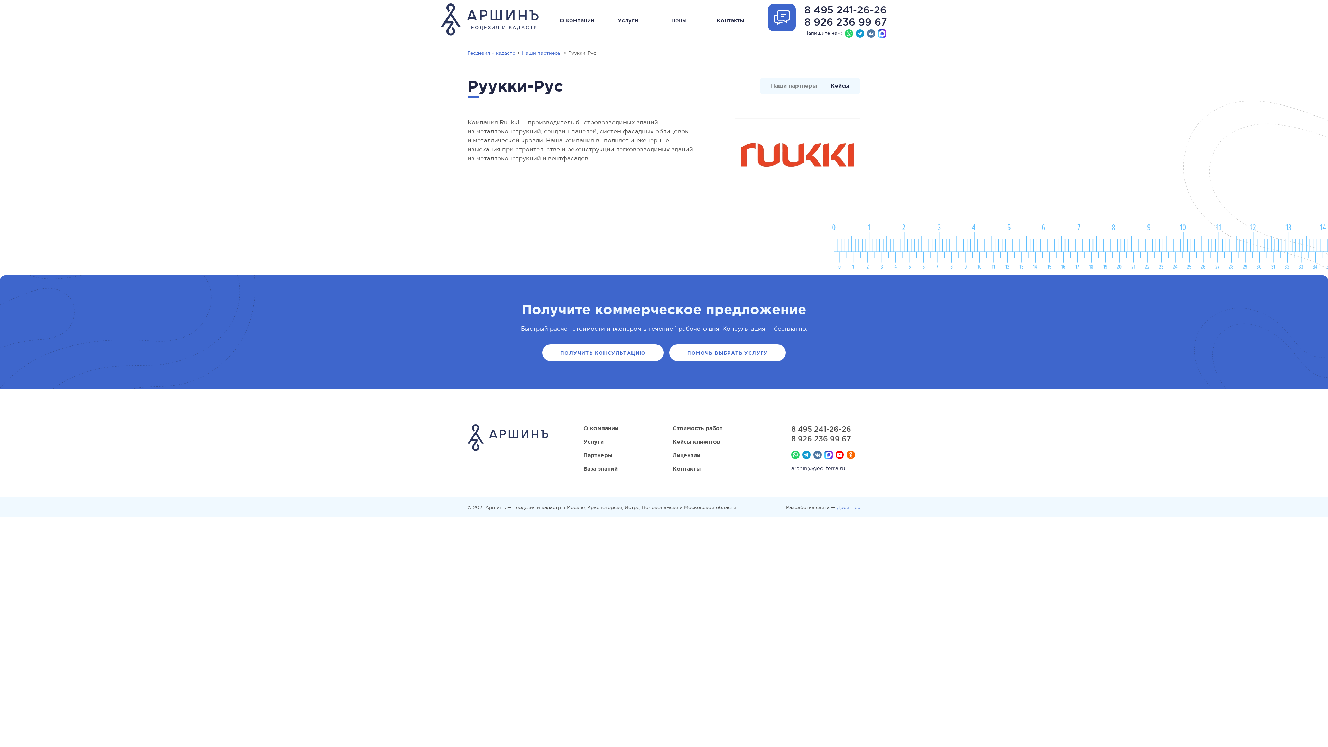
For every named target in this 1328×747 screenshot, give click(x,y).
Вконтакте (871, 33)
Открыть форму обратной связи (782, 17)
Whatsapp (849, 33)
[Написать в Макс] (882, 33)
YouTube (840, 455)
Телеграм (860, 33)
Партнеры (597, 455)
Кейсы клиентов (696, 442)
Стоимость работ (697, 428)
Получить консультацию (602, 353)
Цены (679, 20)
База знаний (600, 468)
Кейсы (840, 86)
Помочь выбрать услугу (727, 353)
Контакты (730, 20)
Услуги (628, 20)
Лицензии (686, 455)
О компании (577, 20)
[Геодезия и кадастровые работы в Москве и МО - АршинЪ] (508, 438)
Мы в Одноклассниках (851, 455)
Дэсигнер (848, 507)
